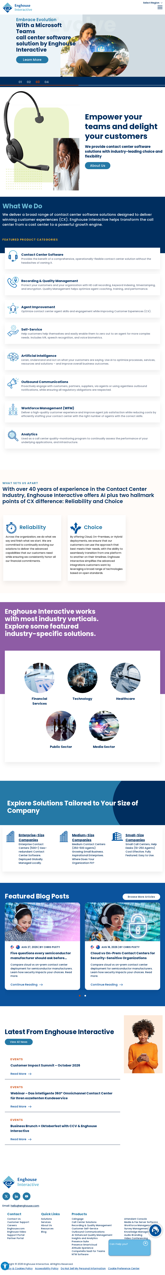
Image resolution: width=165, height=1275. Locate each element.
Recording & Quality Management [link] (49, 281)
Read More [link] (18, 1073)
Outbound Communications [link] (44, 382)
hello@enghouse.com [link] (25, 1206)
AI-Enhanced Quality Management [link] (92, 1235)
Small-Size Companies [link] (135, 837)
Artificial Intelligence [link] (38, 355)
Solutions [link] (46, 1218)
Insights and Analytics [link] (85, 1238)
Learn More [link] (32, 59)
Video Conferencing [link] (136, 1238)
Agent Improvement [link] (38, 307)
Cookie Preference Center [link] (124, 1268)
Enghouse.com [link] (15, 1228)
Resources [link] (47, 1228)
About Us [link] (97, 165)
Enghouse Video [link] (16, 1231)
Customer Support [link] (18, 1222)
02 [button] (29, 82)
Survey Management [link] (136, 1228)
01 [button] (20, 82)
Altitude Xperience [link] (82, 1248)
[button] (80, 996)
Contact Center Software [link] (42, 254)
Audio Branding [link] (133, 1235)
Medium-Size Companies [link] (83, 837)
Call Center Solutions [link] (84, 1222)
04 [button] (46, 82)
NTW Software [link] (80, 1254)
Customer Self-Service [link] (85, 1228)
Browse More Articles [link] (141, 896)
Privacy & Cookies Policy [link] (17, 1268)
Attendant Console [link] (135, 1218)
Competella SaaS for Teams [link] (88, 1251)
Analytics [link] (29, 434)
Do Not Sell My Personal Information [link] (83, 1268)
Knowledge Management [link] (139, 1231)
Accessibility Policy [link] (46, 1268)
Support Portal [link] (15, 1235)
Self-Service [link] (31, 329)
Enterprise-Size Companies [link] (31, 837)
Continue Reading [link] (24, 984)
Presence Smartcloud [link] (84, 1244)
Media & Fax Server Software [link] (141, 1222)
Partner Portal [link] (15, 1238)
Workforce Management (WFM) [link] (47, 408)
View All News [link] (19, 1042)
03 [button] (38, 82)
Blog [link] (43, 1231)
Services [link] (46, 1222)
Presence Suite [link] (80, 1241)
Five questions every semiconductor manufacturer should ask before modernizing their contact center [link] (40, 958)
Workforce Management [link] (138, 1225)
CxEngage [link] (77, 1218)
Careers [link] (12, 1225)
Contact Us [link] (14, 1218)
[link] (5, 1266)
